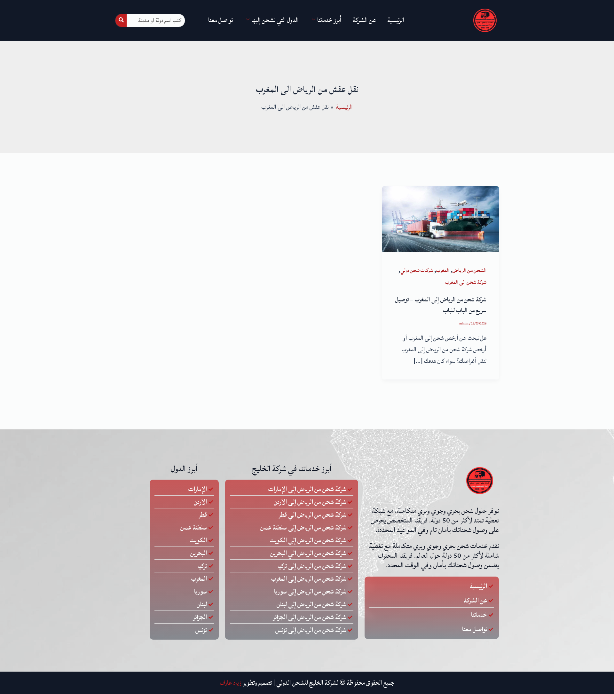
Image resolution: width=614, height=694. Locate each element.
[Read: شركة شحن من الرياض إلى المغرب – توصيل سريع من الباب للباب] (440, 218)
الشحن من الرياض (469, 270)
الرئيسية (395, 20)
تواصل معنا (220, 20)
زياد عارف (230, 682)
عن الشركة (364, 20)
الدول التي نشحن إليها (275, 20)
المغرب (442, 270)
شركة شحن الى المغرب (465, 282)
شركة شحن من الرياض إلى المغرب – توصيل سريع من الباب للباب (440, 304)
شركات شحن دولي (416, 270)
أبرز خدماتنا (329, 20)
